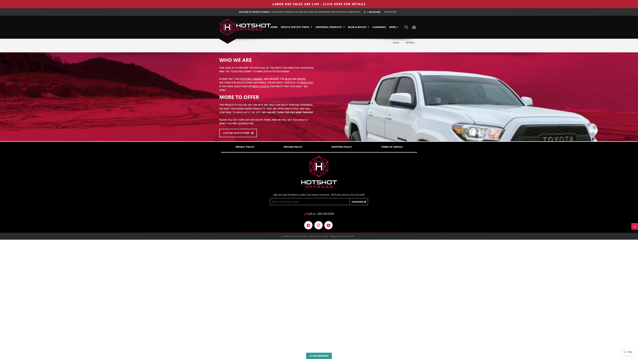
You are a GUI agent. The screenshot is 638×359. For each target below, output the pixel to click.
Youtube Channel (251, 78)
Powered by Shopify (318, 236)
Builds (302, 78)
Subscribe (358, 201)
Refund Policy (293, 146)
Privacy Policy (245, 146)
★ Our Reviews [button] (319, 355)
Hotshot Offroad (298, 236)
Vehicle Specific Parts (295, 27)
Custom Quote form (236, 132)
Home (273, 27)
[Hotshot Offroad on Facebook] (308, 225)
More (392, 27)
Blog (288, 78)
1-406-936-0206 (373, 12)
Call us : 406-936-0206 (320, 214)
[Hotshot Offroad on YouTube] (328, 225)
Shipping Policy (341, 146)
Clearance (379, 27)
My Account (390, 12)
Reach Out (307, 82)
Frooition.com (347, 236)
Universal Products (329, 27)
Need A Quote (260, 86)
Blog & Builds (357, 27)
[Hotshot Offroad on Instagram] (318, 225)
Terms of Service (392, 146)
